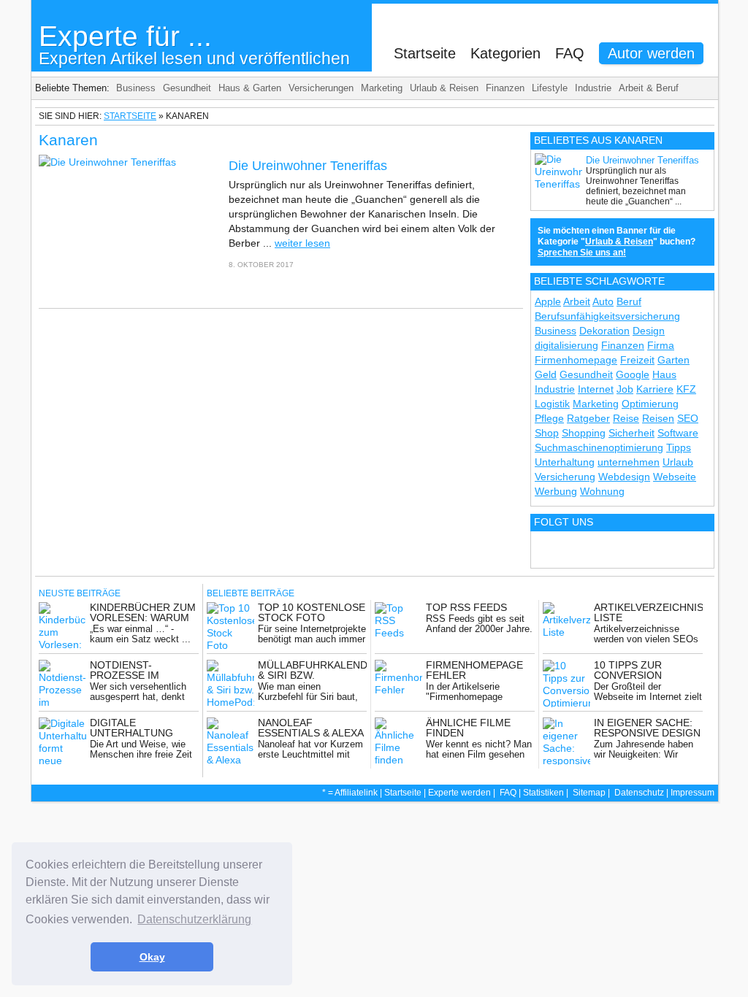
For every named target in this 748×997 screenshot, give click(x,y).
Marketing (381, 87)
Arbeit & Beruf (649, 87)
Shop (547, 433)
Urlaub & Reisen (444, 87)
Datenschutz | (642, 793)
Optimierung (650, 403)
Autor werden (651, 53)
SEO (687, 418)
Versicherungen (321, 87)
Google (632, 374)
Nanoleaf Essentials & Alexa (311, 728)
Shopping (584, 433)
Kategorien (505, 53)
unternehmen (629, 462)
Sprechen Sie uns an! (582, 252)
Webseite (674, 476)
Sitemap (589, 793)
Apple (548, 301)
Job (625, 389)
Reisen (658, 418)
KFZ (686, 389)
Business (136, 87)
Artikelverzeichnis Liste (648, 612)
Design (649, 330)
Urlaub (678, 462)
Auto (603, 301)
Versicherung (565, 476)
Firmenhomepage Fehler (474, 670)
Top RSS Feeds (466, 607)
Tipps (678, 447)
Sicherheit (631, 433)
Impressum (692, 793)
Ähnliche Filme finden (468, 728)
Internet (596, 389)
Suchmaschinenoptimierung (599, 447)
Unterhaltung (565, 462)
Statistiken (543, 793)
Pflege (549, 418)
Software (677, 433)
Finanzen (505, 87)
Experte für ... (194, 44)
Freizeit (637, 360)
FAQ (569, 53)
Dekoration (604, 330)
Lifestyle (550, 87)
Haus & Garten (249, 87)
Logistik (552, 403)
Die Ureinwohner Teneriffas (308, 165)
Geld (546, 374)
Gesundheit (187, 87)
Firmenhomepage (576, 360)
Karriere (654, 389)
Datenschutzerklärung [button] (194, 919)
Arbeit (576, 301)
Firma (660, 345)
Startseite (425, 53)
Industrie (593, 87)
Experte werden (459, 793)
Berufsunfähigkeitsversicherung (607, 316)
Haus (664, 374)
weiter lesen (302, 243)
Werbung (556, 491)
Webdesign (624, 476)
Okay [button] (152, 957)
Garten (673, 360)
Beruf (629, 301)
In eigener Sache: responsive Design (647, 728)
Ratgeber (588, 418)
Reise (626, 418)
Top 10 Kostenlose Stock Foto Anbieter (311, 617)
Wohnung (602, 491)
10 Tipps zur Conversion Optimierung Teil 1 (646, 675)
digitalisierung (566, 345)
